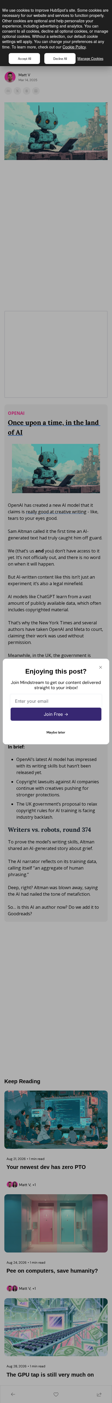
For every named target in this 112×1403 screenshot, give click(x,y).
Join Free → (56, 714)
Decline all (60, 58)
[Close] (100, 667)
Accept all (24, 58)
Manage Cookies (90, 58)
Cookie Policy (74, 47)
